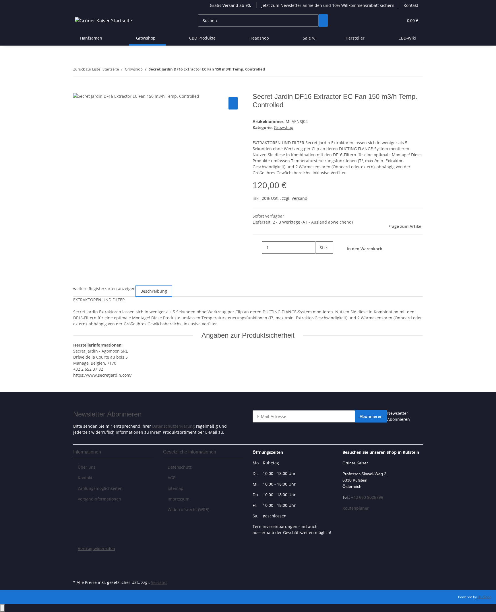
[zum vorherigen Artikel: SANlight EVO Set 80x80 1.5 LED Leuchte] (269, 70)
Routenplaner (355, 508)
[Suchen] (323, 20)
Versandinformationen (99, 499)
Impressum (178, 499)
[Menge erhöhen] (319, 260)
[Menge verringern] (257, 247)
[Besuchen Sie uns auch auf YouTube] (77, 565)
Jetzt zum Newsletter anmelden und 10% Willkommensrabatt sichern (327, 5)
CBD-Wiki (407, 38)
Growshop (283, 127)
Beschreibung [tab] (153, 291)
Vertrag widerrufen (96, 548)
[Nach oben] (2, 608)
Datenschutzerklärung (173, 426)
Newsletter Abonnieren (398, 416)
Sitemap (175, 488)
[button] (387, 20)
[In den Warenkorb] (77, 89)
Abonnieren (371, 416)
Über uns (87, 467)
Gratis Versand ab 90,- (231, 5)
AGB (172, 477)
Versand (299, 198)
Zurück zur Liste (86, 69)
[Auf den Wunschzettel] (233, 103)
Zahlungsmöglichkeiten (100, 488)
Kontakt (411, 5)
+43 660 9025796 (367, 497)
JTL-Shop (484, 597)
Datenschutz (180, 467)
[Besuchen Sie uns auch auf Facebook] (77, 558)
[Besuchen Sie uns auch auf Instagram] (77, 571)
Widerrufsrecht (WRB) (188, 509)
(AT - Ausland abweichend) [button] (327, 222)
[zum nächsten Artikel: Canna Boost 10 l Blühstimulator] (279, 70)
